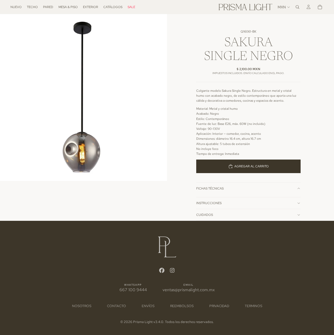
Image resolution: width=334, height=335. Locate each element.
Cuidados (204, 215)
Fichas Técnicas (210, 188)
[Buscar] (297, 7)
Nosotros (81, 306)
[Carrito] (320, 7)
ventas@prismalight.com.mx (189, 290)
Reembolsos (182, 306)
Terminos (253, 306)
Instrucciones (209, 203)
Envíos (148, 306)
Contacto (116, 306)
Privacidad (219, 306)
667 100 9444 (133, 290)
